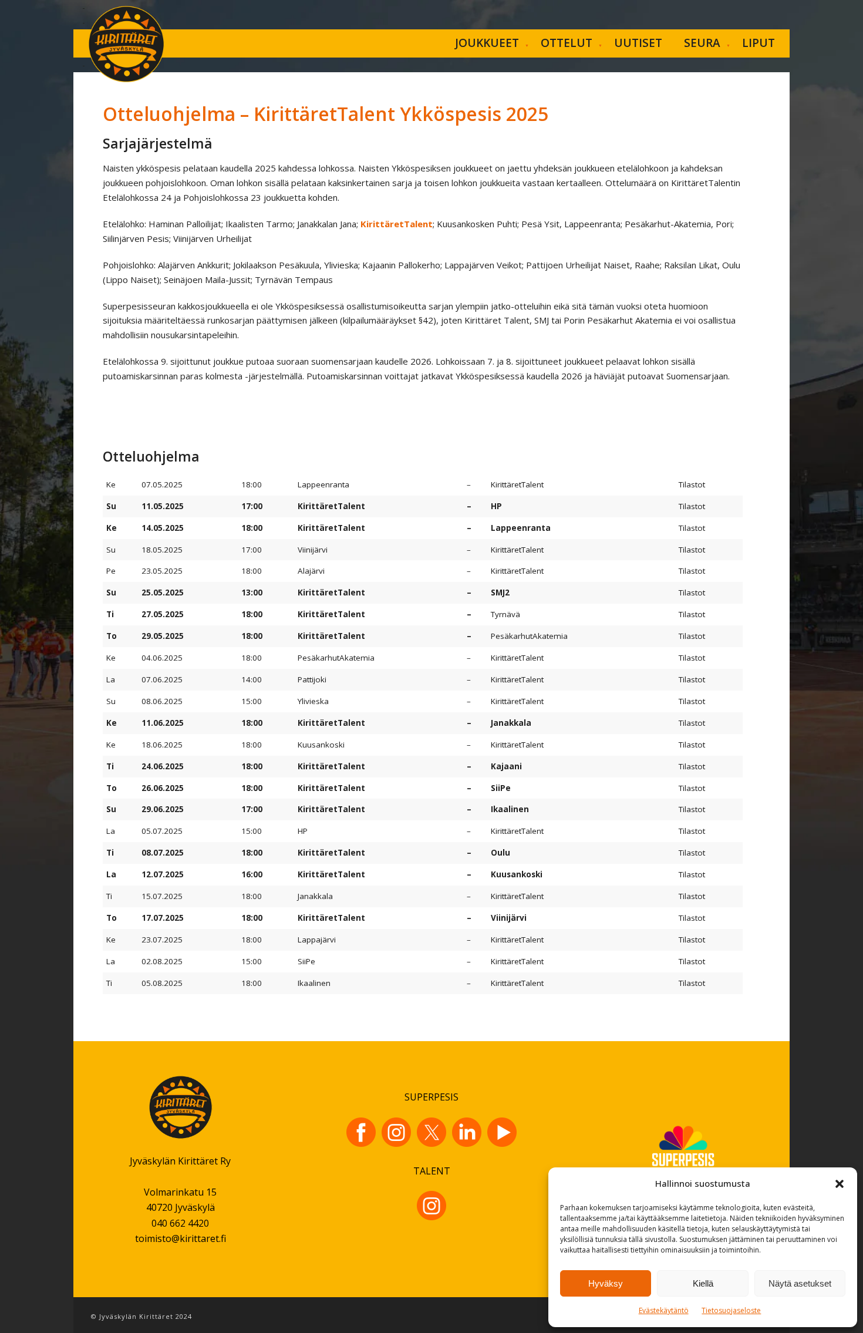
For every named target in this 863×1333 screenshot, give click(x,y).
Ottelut (566, 43)
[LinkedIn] (466, 1132)
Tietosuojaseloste (731, 1310)
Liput (758, 43)
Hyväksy (605, 1283)
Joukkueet (487, 43)
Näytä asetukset (799, 1283)
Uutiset (638, 43)
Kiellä (703, 1283)
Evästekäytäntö (664, 1310)
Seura (702, 43)
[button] (839, 1184)
